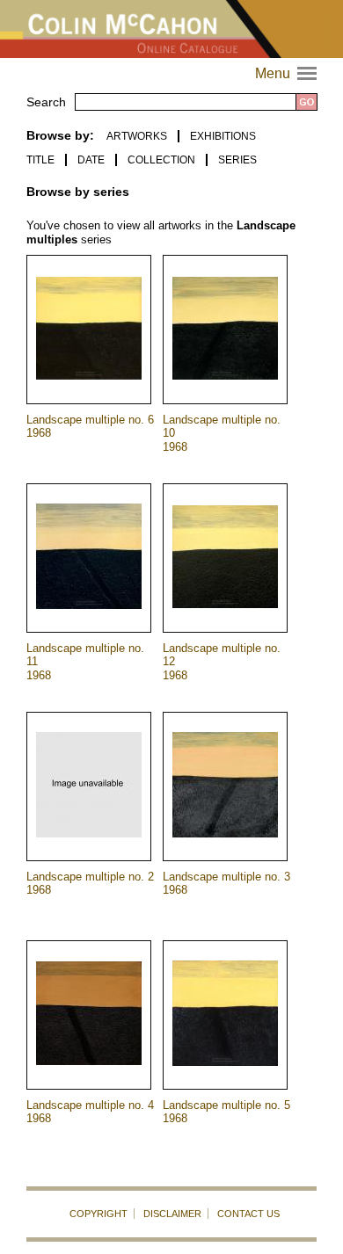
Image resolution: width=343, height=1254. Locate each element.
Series (237, 160)
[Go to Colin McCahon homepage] (171, 29)
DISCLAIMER (172, 1213)
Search (46, 102)
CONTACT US (248, 1213)
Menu (288, 73)
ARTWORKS (136, 136)
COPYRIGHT (98, 1213)
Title (40, 160)
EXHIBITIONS (223, 136)
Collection (161, 160)
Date (91, 160)
